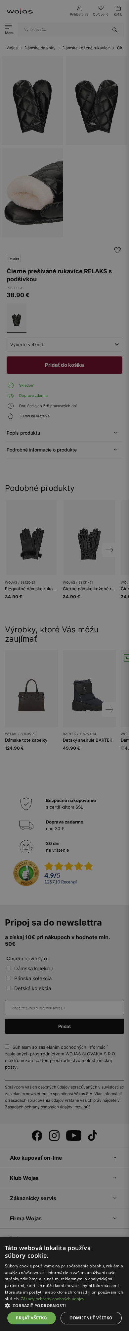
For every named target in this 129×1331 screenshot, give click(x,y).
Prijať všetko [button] (31, 1318)
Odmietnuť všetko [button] (90, 1318)
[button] (64, 1305)
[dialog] (64, 665)
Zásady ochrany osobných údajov (53, 1299)
